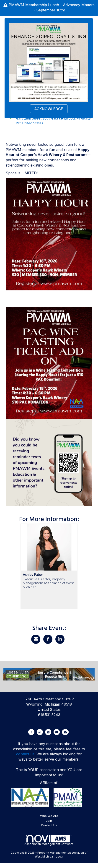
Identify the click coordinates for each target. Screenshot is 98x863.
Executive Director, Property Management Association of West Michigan (48, 583)
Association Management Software (49, 844)
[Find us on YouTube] (57, 732)
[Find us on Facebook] (31, 732)
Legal (59, 856)
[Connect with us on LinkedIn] (40, 732)
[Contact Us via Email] (65, 732)
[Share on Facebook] (47, 639)
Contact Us (49, 825)
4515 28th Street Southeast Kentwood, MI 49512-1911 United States (54, 120)
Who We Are (49, 816)
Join (49, 820)
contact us (25, 754)
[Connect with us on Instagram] (48, 732)
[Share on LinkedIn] (59, 639)
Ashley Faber (33, 574)
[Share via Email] (35, 639)
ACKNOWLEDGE (48, 109)
